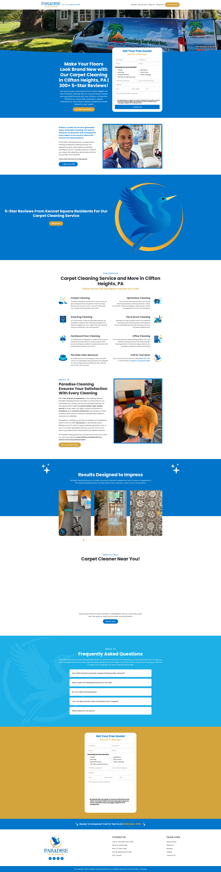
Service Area (142, 4)
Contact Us (160, 4)
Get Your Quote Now (83, 109)
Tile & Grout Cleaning (138, 317)
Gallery (169, 852)
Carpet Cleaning (80, 298)
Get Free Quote (172, 4)
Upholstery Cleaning (138, 298)
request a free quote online (140, 361)
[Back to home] (50, 4)
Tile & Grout (144, 72)
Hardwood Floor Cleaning (85, 336)
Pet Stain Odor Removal (84, 355)
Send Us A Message (119, 845)
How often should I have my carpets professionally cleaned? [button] (98, 673)
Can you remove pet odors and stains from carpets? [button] (95, 701)
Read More (56, 223)
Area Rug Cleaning (81, 317)
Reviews (170, 848)
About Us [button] (151, 4)
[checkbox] (113, 70)
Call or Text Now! (140, 355)
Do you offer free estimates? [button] (84, 692)
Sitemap (143, 869)
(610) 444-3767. (132, 824)
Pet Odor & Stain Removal (126, 77)
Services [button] (134, 4)
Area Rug (121, 72)
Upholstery (144, 70)
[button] (62, 513)
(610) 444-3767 (69, 164)
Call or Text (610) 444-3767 (122, 842)
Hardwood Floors (123, 74)
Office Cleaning (145, 74)
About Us (170, 845)
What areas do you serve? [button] (83, 711)
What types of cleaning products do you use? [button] (92, 682)
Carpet (120, 70)
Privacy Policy (134, 869)
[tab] (83, 540)
